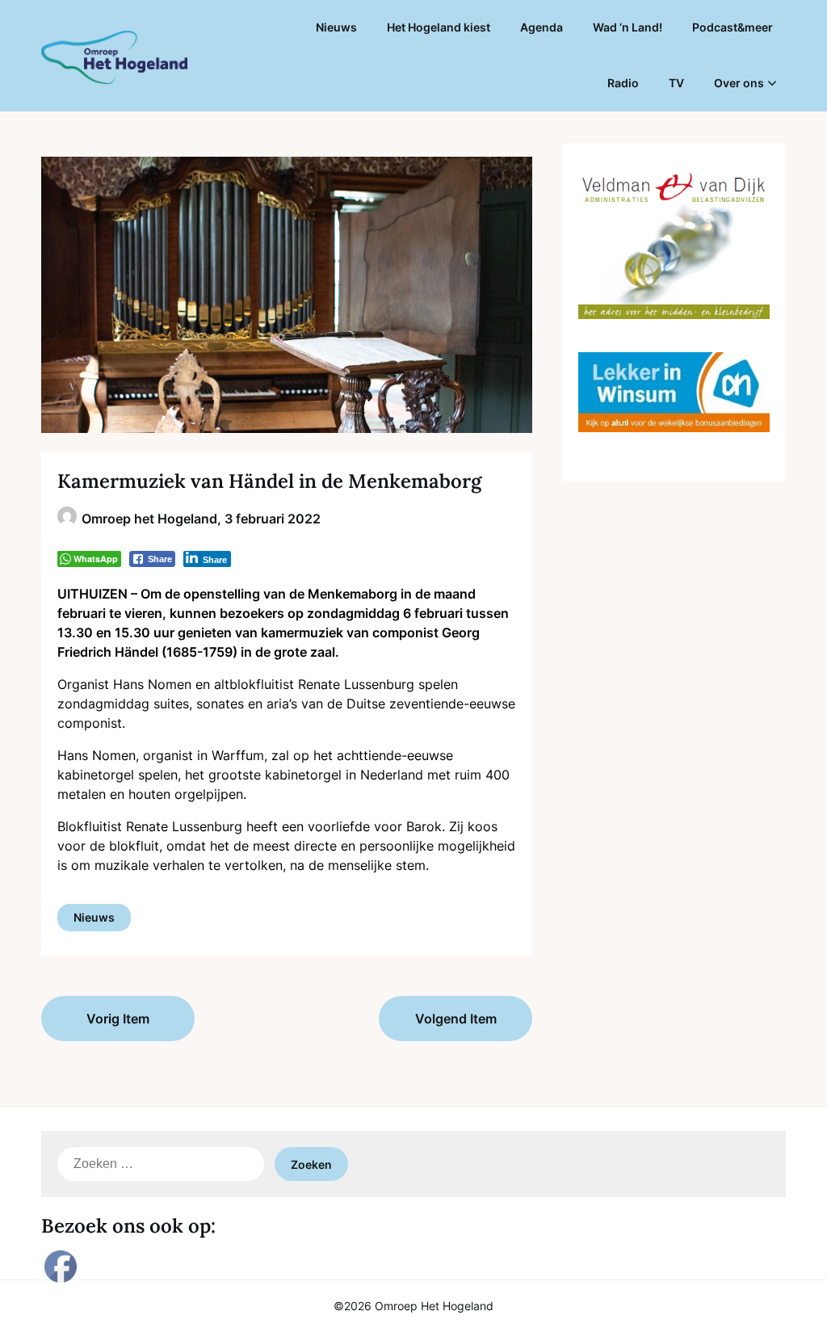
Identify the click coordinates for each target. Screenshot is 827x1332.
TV (676, 83)
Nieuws (336, 27)
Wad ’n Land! (627, 27)
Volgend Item (456, 1019)
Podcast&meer (732, 27)
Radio (623, 83)
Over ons (739, 83)
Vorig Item (117, 1019)
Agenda (541, 27)
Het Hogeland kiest (438, 27)
